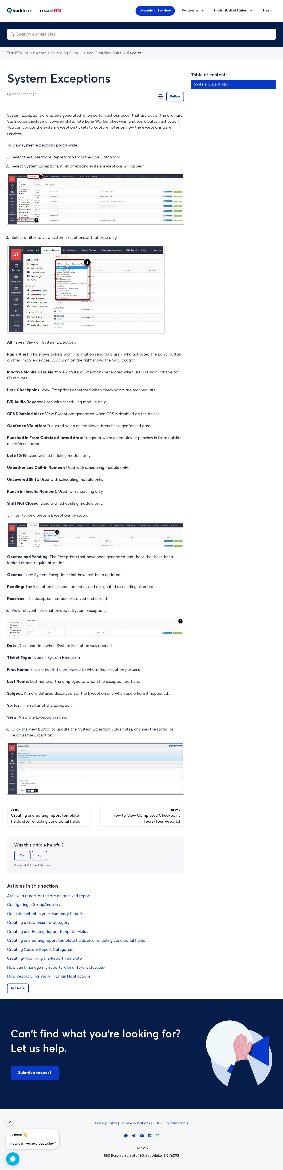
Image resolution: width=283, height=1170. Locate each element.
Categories (190, 10)
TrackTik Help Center (26, 53)
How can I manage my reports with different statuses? (56, 968)
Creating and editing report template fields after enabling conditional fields (76, 941)
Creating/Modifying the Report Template (44, 959)
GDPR (158, 1123)
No (39, 855)
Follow (175, 96)
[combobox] (141, 34)
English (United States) (231, 10)
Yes (22, 855)
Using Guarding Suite (103, 53)
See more (18, 988)
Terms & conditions (135, 1123)
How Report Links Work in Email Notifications (48, 976)
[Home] (34, 10)
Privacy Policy (106, 1123)
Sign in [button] (267, 10)
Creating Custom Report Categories (40, 950)
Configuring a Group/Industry (34, 905)
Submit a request (34, 1073)
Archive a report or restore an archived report (49, 896)
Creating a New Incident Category (38, 923)
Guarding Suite (64, 53)
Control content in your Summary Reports (45, 914)
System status (176, 1123)
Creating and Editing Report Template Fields (47, 932)
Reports (134, 53)
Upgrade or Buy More (155, 10)
